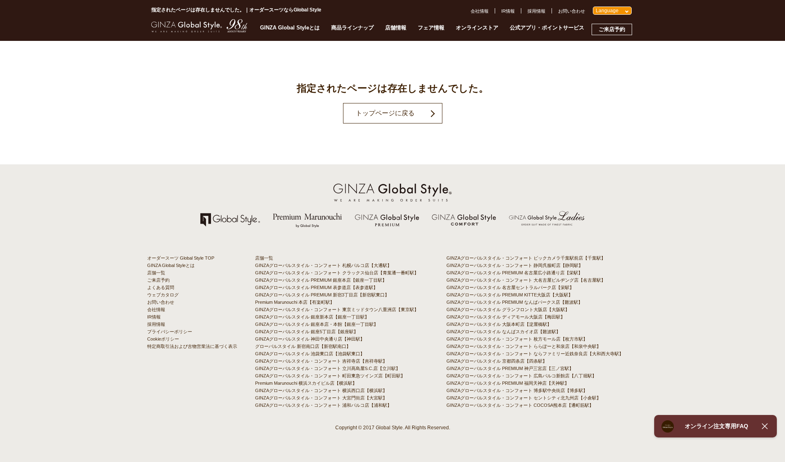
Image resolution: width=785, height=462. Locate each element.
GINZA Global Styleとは (290, 28)
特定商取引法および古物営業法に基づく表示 (192, 346)
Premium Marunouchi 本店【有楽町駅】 (294, 302)
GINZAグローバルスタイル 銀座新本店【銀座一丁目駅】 (312, 316)
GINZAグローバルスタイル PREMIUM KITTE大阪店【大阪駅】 (509, 294)
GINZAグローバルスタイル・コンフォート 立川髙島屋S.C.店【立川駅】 (327, 368)
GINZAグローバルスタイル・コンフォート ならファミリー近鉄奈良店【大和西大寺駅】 (535, 353)
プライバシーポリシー (169, 331)
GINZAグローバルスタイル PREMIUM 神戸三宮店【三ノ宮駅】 (510, 368)
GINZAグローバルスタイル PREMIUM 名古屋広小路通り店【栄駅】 (514, 272)
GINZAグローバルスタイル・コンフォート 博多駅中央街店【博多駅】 (517, 390)
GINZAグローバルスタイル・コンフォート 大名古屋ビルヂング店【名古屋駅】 (526, 280)
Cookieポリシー (163, 338)
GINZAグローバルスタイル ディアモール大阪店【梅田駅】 (505, 316)
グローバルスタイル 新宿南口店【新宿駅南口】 (303, 346)
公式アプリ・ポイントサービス (547, 28)
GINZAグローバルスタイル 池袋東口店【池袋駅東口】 (310, 353)
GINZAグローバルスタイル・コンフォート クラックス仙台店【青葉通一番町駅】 (337, 272)
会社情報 (480, 11)
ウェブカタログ (163, 294)
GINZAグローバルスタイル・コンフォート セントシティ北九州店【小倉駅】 (523, 397)
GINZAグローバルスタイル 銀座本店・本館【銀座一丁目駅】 (316, 324)
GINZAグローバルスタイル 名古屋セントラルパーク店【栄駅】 (510, 287)
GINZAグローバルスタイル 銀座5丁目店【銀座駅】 (306, 331)
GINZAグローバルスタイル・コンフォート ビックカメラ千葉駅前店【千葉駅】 (526, 258)
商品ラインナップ (352, 28)
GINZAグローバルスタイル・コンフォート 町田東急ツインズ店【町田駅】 (330, 375)
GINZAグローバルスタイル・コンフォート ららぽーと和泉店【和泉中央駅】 (523, 346)
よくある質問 (160, 287)
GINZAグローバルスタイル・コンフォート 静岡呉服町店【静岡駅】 (514, 265)
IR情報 (508, 11)
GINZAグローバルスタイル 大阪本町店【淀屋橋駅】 (499, 324)
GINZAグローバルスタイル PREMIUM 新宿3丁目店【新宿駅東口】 (322, 294)
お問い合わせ (571, 11)
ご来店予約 (612, 29)
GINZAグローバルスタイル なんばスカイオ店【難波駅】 (503, 331)
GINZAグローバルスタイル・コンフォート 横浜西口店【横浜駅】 (321, 390)
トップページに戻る (385, 113)
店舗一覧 (156, 272)
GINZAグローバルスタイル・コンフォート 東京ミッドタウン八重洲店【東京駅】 (337, 309)
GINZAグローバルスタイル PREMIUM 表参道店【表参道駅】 (316, 287)
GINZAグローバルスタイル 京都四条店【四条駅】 (496, 361)
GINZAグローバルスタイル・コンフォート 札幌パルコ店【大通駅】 (323, 265)
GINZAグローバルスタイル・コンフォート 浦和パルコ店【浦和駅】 (323, 405)
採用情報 (536, 11)
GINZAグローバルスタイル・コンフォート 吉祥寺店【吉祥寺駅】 (321, 361)
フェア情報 (431, 28)
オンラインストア (477, 28)
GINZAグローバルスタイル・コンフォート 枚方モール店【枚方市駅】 (517, 338)
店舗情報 (395, 28)
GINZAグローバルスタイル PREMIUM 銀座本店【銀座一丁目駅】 (321, 280)
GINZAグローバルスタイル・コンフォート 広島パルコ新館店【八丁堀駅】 (521, 375)
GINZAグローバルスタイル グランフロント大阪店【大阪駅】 (508, 309)
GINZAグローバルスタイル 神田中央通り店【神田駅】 (310, 338)
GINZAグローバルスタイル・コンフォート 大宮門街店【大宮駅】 (321, 397)
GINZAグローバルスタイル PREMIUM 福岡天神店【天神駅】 (507, 383)
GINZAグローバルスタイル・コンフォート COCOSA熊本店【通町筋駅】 (520, 405)
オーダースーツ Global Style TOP (180, 258)
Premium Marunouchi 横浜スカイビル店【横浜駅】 (306, 383)
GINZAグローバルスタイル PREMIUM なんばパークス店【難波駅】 (514, 302)
